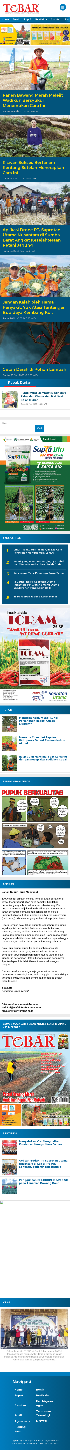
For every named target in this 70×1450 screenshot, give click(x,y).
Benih (16, 19)
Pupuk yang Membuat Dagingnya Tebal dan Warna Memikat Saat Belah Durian (38, 563)
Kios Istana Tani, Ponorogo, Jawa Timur (38, 573)
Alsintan (56, 19)
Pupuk (28, 19)
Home (5, 19)
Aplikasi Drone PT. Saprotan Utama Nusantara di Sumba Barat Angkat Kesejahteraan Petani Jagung (32, 237)
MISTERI (41, 1421)
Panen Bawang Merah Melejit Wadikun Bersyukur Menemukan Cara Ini (33, 100)
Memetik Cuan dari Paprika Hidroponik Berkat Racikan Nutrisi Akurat (42, 740)
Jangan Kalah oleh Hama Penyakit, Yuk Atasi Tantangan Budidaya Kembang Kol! (34, 307)
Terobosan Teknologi (43, 1413)
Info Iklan (40, 1443)
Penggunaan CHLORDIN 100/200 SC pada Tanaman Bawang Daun (43, 1182)
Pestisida (41, 19)
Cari (4, 423)
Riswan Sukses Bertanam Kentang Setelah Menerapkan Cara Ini (33, 167)
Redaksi (21, 1443)
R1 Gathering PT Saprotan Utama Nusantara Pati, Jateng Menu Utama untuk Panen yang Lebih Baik (36, 584)
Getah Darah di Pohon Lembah (34, 369)
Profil (18, 1415)
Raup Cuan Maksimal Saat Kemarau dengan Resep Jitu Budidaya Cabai (43, 758)
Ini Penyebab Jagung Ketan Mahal (35, 596)
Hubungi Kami (20, 1429)
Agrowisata (22, 1421)
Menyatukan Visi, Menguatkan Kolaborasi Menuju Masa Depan (40, 1143)
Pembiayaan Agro (44, 1403)
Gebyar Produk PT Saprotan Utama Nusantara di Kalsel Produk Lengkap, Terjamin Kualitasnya (43, 1163)
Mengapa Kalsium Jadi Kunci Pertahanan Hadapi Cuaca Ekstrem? (38, 720)
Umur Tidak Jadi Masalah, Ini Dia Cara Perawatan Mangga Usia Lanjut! (37, 551)
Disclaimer (30, 1443)
